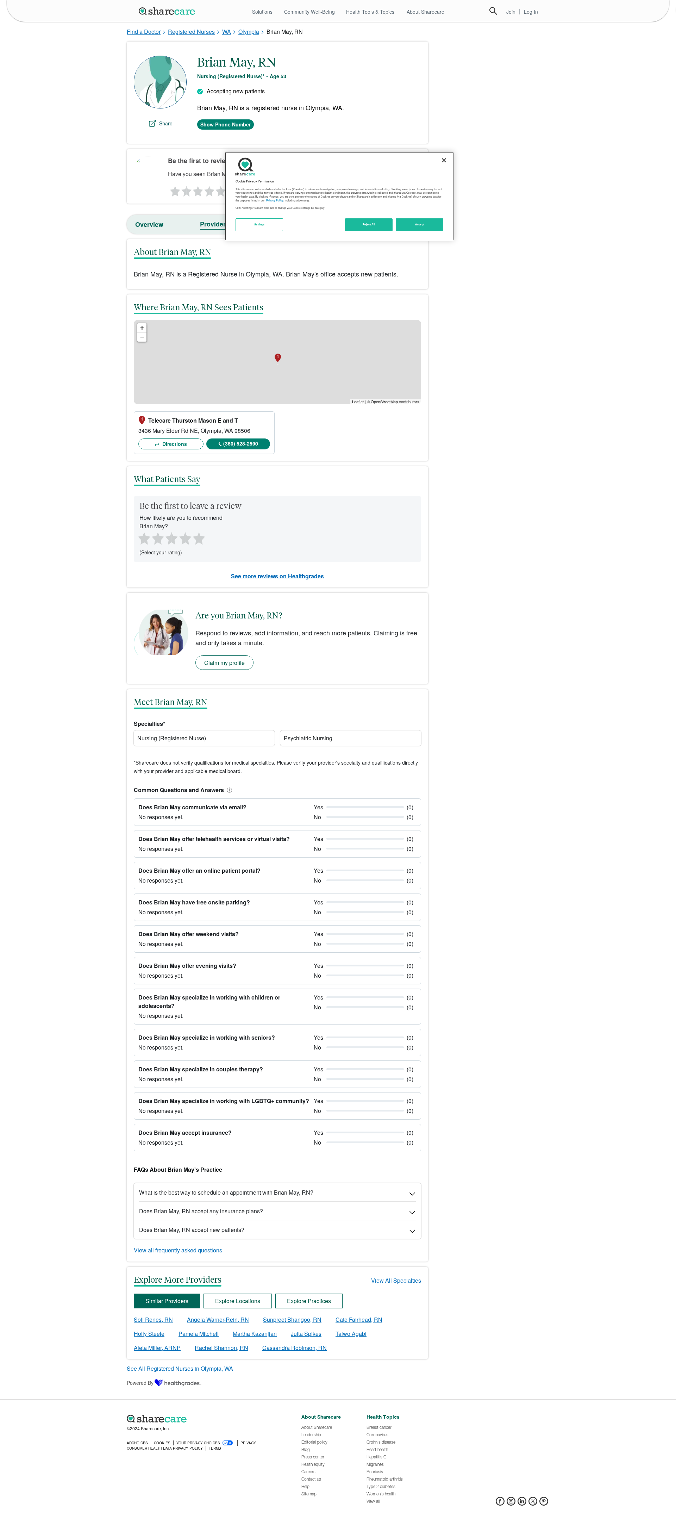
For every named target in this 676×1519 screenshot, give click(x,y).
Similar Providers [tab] (166, 1301)
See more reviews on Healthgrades (277, 576)
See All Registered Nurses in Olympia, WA (180, 1368)
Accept (419, 224)
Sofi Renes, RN (153, 1319)
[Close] (444, 160)
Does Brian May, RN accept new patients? (191, 1230)
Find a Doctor (144, 31)
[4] (209, 189)
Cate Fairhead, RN (359, 1319)
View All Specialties (396, 1280)
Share (166, 123)
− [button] (142, 337)
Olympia (248, 31)
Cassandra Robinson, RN (294, 1348)
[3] (198, 189)
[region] (339, 196)
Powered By (140, 1382)
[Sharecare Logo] (168, 11)
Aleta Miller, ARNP (157, 1348)
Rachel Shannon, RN (221, 1348)
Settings (259, 224)
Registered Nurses (191, 31)
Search (493, 11)
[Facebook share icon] (500, 1503)
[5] (221, 189)
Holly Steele (149, 1334)
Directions (174, 443)
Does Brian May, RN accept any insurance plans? (201, 1211)
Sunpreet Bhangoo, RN (292, 1319)
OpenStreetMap (384, 401)
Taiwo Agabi (351, 1334)
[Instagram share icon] (511, 1503)
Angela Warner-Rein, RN (218, 1319)
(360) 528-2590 (240, 443)
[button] (228, 790)
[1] (174, 189)
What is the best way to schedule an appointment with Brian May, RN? (226, 1192)
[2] (186, 189)
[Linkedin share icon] (522, 1503)
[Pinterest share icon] (543, 1503)
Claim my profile (224, 663)
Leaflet (358, 401)
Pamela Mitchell (199, 1334)
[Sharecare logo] (204, 1419)
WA (226, 31)
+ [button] (142, 327)
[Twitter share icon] (532, 1503)
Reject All (369, 224)
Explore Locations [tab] (237, 1301)
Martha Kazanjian (255, 1334)
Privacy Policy (274, 200)
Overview (149, 224)
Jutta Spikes (306, 1334)
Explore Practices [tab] (309, 1301)
